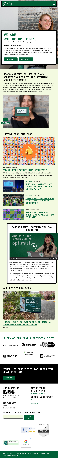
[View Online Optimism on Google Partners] (26, 447)
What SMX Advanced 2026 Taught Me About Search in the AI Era (39, 186)
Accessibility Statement (10, 455)
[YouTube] (39, 391)
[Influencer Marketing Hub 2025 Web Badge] (43, 430)
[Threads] (34, 391)
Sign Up (29, 417)
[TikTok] (44, 391)
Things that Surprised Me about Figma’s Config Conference (40, 200)
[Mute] (53, 258)
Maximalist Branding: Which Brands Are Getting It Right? (40, 214)
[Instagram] (42, 391)
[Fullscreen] (56, 258)
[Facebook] (31, 391)
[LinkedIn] (36, 391)
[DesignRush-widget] (28, 430)
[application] (34, 246)
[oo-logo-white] (8, 4)
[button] (54, 4)
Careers (33, 400)
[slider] (32, 258)
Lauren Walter (29, 181)
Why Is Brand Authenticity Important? (25, 170)
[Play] (11, 258)
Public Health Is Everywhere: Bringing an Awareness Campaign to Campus (27, 323)
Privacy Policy (44, 453)
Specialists (34, 403)
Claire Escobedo (29, 195)
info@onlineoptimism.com (39, 393)
